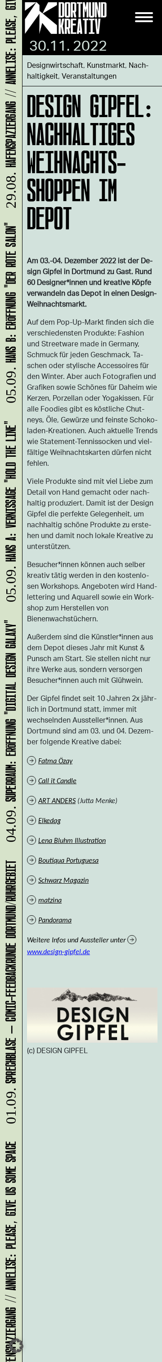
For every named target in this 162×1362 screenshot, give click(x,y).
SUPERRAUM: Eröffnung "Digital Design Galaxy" (9, 735)
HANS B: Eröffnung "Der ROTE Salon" (9, 316)
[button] (16, 1345)
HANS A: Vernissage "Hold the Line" (9, 515)
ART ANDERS (57, 801)
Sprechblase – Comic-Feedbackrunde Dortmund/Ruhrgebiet (9, 996)
